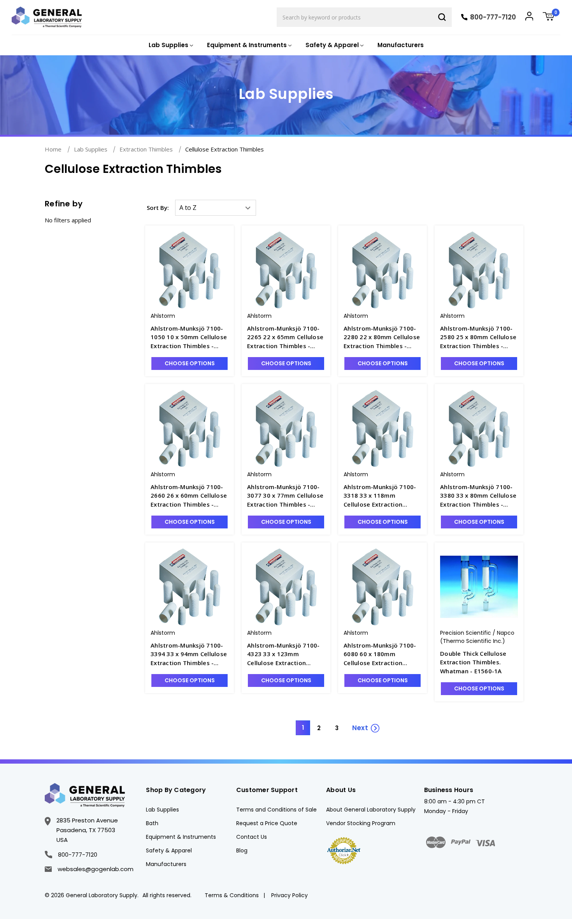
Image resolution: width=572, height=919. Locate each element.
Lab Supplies (162, 809)
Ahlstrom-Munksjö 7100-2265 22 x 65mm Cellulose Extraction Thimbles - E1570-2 (285, 337)
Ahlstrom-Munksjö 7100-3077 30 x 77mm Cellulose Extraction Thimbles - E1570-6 (285, 496)
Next (360, 727)
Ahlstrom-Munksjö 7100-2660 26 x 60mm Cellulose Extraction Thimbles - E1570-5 (189, 496)
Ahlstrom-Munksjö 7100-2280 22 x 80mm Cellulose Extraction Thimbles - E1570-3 (382, 337)
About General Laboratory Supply (371, 809)
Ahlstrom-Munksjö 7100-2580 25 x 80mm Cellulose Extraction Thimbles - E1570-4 (478, 337)
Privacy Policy (289, 895)
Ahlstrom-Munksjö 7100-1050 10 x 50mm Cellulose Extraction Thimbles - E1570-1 (189, 337)
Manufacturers (400, 45)
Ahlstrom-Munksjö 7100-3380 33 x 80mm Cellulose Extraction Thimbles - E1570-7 (478, 496)
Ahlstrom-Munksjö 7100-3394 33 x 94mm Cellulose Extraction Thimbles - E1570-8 (189, 654)
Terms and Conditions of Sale (276, 809)
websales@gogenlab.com (95, 869)
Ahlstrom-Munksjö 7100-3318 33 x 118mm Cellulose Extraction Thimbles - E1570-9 (380, 496)
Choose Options (190, 363)
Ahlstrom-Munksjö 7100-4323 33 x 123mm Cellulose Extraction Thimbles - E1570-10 (283, 654)
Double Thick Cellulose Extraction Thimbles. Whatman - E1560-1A (473, 662)
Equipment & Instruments (181, 837)
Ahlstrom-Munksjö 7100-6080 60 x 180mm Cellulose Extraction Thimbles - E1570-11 (380, 654)
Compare (194, 276)
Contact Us (251, 837)
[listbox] (215, 208)
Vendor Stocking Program (360, 823)
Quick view (189, 262)
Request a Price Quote (266, 823)
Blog (241, 850)
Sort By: (158, 207)
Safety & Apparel (169, 850)
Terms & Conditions (232, 895)
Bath (152, 823)
